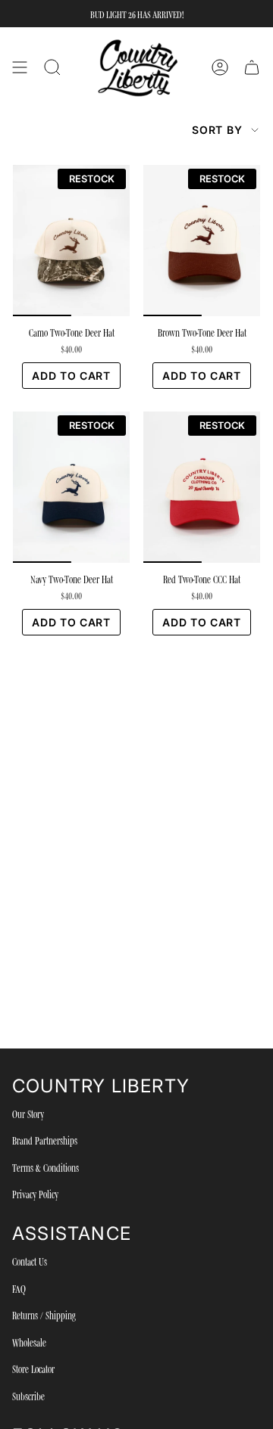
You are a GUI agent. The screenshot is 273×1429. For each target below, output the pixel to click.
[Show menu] (20, 67)
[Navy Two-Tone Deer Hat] (71, 487)
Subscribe (28, 1396)
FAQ (19, 1288)
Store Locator (33, 1368)
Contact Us (29, 1261)
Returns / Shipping (44, 1315)
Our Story (28, 1113)
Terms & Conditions (45, 1167)
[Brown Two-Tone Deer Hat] (201, 240)
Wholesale (29, 1342)
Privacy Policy (35, 1194)
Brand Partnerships (44, 1140)
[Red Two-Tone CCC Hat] (201, 487)
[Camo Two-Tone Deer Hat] (71, 240)
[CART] (252, 67)
